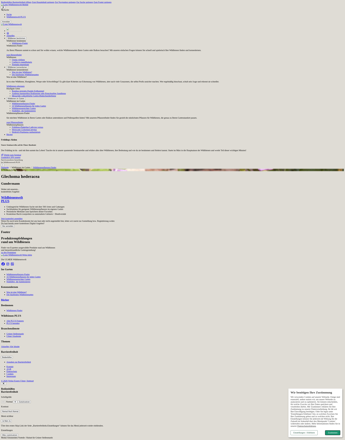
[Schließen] (3, 383)
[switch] (10, 411)
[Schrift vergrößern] (15, 401)
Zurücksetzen (24, 402)
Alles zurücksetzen (9, 435)
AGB (8, 369)
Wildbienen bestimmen (16, 38)
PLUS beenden (13, 323)
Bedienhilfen (7, 357)
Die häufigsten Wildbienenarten (25, 74)
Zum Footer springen (102, 2)
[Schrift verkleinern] (3, 401)
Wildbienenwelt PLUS (16, 17)
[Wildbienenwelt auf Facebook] (3, 264)
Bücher (9, 134)
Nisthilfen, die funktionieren (24, 111)
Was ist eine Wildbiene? (22, 72)
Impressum (11, 376)
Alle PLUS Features (15, 321)
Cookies (9, 374)
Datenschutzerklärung (306, 426)
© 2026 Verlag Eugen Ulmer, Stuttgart (17, 381)
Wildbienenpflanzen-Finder (23, 103)
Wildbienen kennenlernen (17, 67)
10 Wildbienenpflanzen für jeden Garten (29, 106)
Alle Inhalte (15, 346)
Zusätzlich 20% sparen (10, 157)
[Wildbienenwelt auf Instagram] (8, 264)
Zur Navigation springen (65, 2)
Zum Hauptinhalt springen (43, 2)
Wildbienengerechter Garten (24, 108)
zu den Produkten (8, 252)
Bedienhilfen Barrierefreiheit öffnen (16, 2)
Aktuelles (10, 35)
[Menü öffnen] (3, 7)
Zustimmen (332, 433)
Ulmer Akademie (13, 336)
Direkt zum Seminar (12, 155)
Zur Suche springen (84, 2)
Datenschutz (11, 371)
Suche (9, 14)
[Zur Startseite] (14, 31)
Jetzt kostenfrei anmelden (12, 218)
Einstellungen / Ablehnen (304, 433)
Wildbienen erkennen (15, 86)
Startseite (5, 167)
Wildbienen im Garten (16, 99)
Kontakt (9, 366)
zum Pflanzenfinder (14, 122)
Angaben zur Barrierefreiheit (18, 362)
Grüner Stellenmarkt (15, 334)
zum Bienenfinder (14, 55)
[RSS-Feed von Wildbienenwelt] (12, 264)
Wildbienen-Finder (20, 43)
